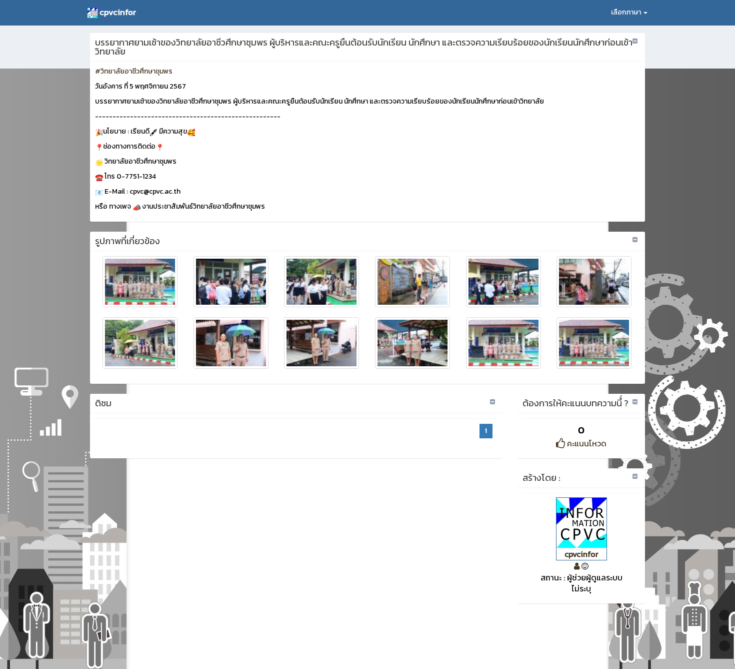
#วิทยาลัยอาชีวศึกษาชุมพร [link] (133, 71)
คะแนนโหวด (585, 443)
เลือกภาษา (626, 12)
